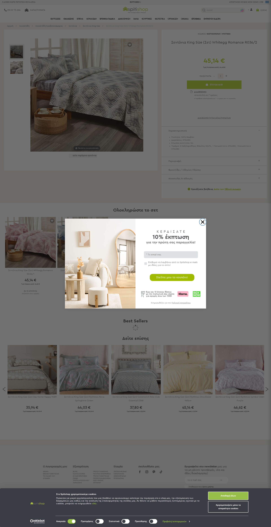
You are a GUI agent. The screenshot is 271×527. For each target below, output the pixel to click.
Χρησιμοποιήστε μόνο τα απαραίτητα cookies (228, 507)
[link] (171, 304)
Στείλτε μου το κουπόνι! (172, 277)
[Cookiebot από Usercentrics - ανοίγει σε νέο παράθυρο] (37, 521)
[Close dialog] (202, 222)
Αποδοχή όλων (228, 495)
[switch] (100, 521)
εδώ (94, 503)
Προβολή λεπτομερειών (174, 521)
